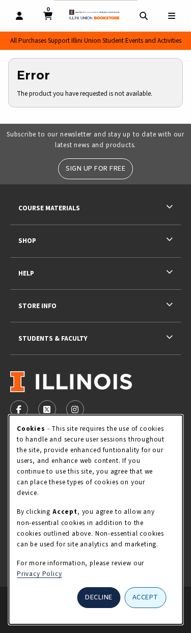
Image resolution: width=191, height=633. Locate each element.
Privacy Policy (39, 574)
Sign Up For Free (95, 168)
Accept (145, 597)
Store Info (37, 306)
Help (26, 273)
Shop (27, 240)
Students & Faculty (52, 338)
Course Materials (49, 208)
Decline (99, 597)
